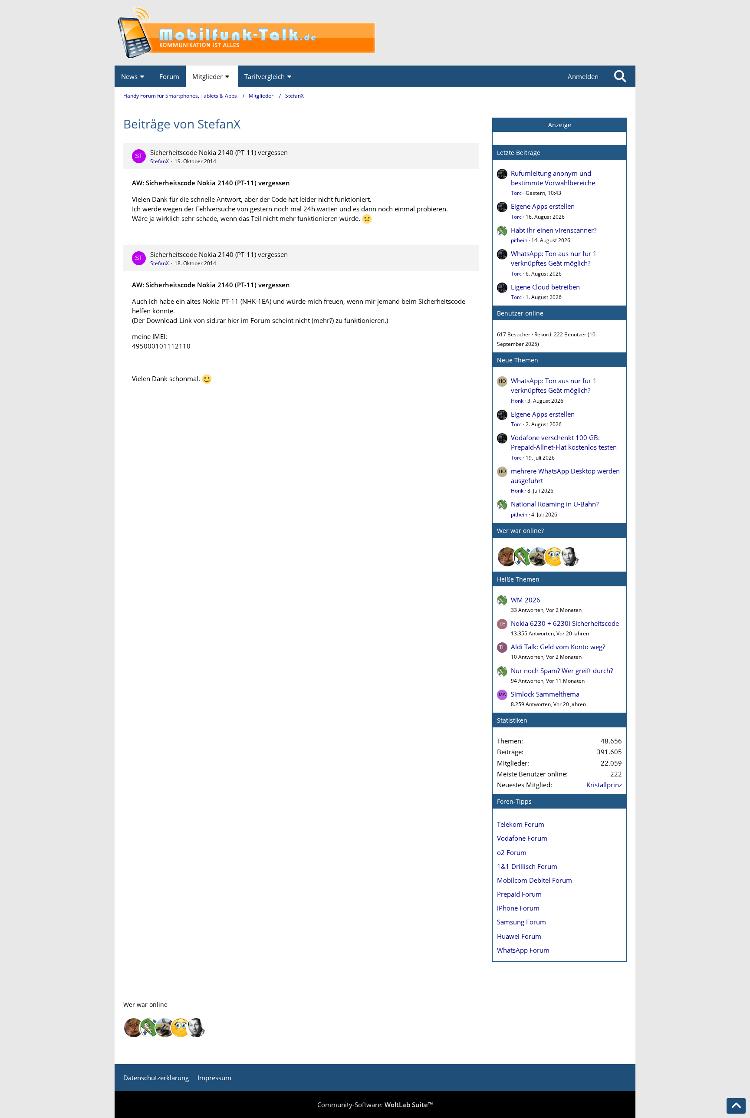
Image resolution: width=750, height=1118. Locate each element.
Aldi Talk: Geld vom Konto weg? (558, 646)
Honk (517, 400)
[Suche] (620, 76)
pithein (519, 240)
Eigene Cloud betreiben (545, 287)
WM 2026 (525, 599)
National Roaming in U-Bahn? (555, 504)
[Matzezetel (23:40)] (507, 556)
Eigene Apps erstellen (543, 206)
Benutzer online (520, 313)
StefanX (159, 161)
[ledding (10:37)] (554, 556)
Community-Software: (375, 1104)
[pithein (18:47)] (523, 556)
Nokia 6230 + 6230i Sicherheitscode (565, 623)
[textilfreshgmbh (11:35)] (538, 556)
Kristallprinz (604, 784)
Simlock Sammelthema (545, 694)
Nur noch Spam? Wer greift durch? (562, 670)
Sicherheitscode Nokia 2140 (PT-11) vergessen (219, 152)
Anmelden (583, 76)
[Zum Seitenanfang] (736, 1106)
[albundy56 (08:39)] (569, 556)
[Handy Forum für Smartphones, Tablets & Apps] (375, 33)
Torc (516, 193)
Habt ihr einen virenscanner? (553, 230)
